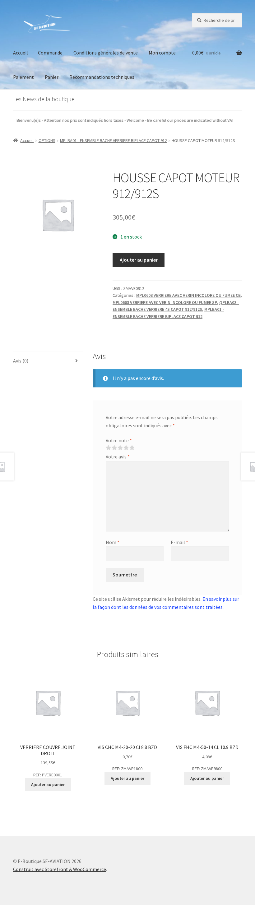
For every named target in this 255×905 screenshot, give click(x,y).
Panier (51, 77)
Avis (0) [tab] (20, 361)
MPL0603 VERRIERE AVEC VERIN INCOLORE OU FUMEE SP (165, 302)
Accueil (20, 53)
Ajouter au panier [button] (48, 784)
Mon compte (162, 53)
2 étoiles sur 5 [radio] (114, 447)
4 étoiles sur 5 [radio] (125, 447)
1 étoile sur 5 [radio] (108, 447)
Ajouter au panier (139, 260)
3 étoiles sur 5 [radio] (120, 447)
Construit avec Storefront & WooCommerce (59, 869)
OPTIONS (47, 140)
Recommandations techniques (101, 77)
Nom (112, 542)
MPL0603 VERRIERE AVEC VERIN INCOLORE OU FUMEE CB (188, 295)
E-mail (179, 542)
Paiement (23, 77)
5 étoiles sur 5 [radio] (131, 447)
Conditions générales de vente (105, 53)
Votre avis (118, 456)
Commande (50, 53)
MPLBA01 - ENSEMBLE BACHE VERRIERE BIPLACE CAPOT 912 (113, 140)
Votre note (119, 440)
